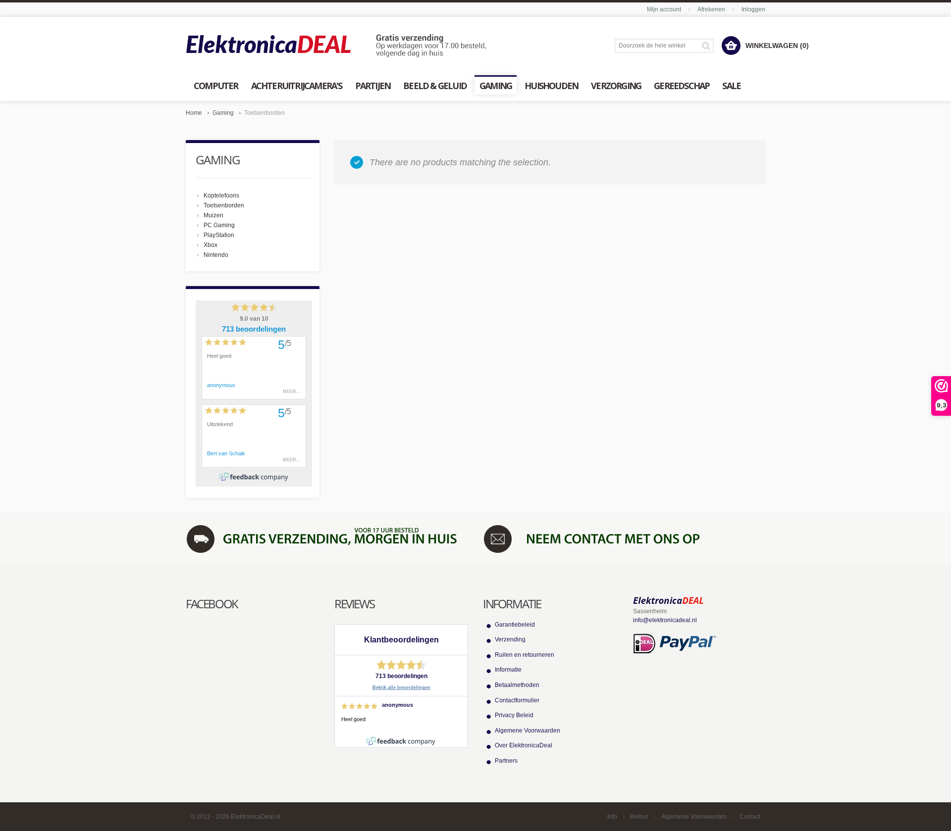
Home (194, 112)
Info (612, 816)
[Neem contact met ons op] (624, 538)
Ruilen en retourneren (524, 654)
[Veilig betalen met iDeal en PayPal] (674, 642)
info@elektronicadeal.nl (665, 620)
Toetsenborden (224, 205)
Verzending (510, 639)
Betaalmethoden (517, 685)
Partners (506, 760)
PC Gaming (219, 225)
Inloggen (753, 9)
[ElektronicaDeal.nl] (336, 46)
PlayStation (219, 235)
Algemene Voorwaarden (527, 730)
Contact (750, 816)
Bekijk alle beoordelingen (401, 687)
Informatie (508, 669)
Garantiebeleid (515, 624)
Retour (639, 816)
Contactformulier (517, 700)
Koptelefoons (221, 195)
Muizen (213, 215)
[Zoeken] (707, 46)
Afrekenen (711, 9)
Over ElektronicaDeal (523, 745)
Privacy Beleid (514, 715)
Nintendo (216, 254)
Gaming (223, 112)
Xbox (210, 245)
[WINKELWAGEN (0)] (731, 45)
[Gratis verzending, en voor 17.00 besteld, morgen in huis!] (327, 538)
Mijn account (664, 9)
